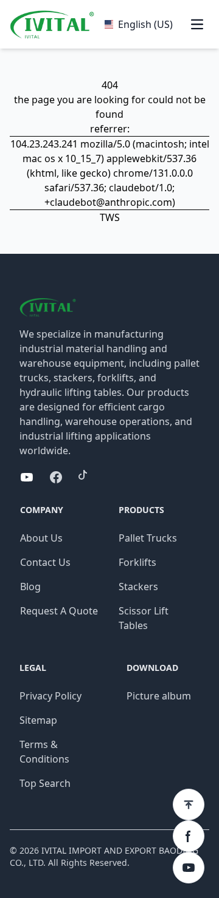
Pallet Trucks (148, 538)
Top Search (45, 783)
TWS (110, 217)
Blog (30, 586)
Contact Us (45, 562)
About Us (41, 538)
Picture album (159, 695)
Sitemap (38, 720)
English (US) (145, 24)
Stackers (138, 586)
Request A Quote (59, 610)
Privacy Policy (50, 695)
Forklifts (137, 562)
